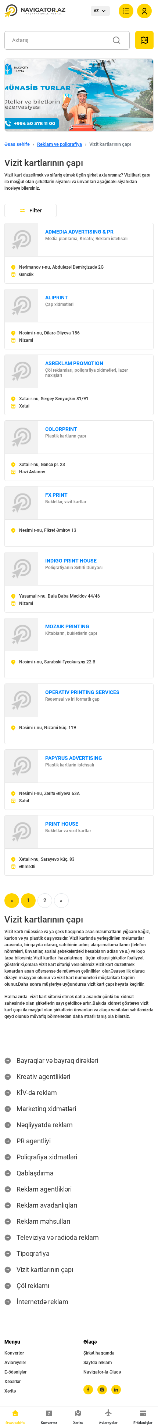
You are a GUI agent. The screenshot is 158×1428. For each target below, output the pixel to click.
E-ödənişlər (15, 1372)
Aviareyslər (15, 1362)
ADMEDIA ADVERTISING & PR (79, 232)
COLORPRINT (61, 429)
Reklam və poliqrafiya (59, 144)
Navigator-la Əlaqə (102, 1372)
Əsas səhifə (17, 144)
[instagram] (102, 1389)
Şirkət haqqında (99, 1353)
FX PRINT (56, 495)
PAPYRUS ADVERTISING (73, 758)
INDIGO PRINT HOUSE (71, 561)
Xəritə (10, 1391)
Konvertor (14, 1353)
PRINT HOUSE (61, 824)
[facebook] (88, 1389)
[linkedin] (116, 1389)
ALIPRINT (56, 297)
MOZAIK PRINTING (67, 626)
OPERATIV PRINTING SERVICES (82, 692)
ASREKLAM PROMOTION (74, 363)
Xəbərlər (12, 1381)
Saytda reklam (97, 1362)
